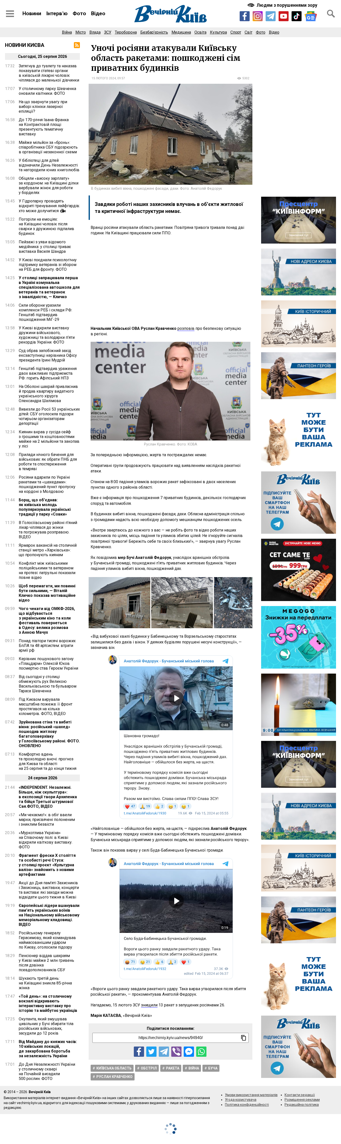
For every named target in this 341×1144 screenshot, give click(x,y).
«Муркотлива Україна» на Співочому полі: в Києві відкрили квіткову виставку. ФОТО (45, 839)
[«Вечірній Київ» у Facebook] (245, 16)
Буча (212, 1068)
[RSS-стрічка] (77, 45)
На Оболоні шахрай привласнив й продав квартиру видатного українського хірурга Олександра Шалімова (48, 393)
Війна (67, 32)
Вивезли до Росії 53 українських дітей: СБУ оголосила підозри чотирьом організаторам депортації (49, 416)
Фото (79, 13)
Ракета (172, 1068)
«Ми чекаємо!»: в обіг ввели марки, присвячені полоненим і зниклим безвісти (47, 819)
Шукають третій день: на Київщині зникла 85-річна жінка (45, 983)
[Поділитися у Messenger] (189, 1052)
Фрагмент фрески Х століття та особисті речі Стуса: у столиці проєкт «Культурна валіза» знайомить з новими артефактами (47, 865)
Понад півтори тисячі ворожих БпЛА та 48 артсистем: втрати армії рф (47, 645)
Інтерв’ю (57, 13)
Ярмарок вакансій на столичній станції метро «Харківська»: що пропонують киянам (48, 550)
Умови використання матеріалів (251, 1095)
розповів (185, 328)
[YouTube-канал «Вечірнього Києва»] (284, 16)
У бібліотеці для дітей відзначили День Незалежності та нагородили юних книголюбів (49, 165)
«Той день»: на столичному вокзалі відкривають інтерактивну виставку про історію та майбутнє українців (48, 1003)
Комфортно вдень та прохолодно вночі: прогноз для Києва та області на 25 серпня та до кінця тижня (47, 761)
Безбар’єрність (154, 32)
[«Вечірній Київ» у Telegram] (271, 16)
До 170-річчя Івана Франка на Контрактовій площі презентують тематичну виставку (44, 126)
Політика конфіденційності (247, 1105)
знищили (149, 1005)
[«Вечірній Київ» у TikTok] (297, 16)
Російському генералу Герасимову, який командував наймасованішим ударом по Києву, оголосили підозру (47, 940)
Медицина (181, 32)
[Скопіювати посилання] (244, 1038)
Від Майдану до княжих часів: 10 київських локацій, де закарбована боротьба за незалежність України (48, 1048)
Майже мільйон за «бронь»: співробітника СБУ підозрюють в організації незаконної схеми (48, 147)
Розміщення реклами (302, 1100)
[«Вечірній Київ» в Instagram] (258, 16)
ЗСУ (107, 32)
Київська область (114, 1068)
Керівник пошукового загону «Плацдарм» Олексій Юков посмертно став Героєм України (48, 663)
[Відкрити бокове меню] (10, 14)
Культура (218, 32)
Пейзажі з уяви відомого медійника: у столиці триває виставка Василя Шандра (45, 247)
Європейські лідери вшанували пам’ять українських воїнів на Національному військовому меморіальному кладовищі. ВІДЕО (49, 915)
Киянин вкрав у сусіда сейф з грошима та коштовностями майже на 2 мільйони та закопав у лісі (49, 439)
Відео (98, 13)
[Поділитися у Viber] (176, 1052)
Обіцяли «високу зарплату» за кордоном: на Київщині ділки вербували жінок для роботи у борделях (48, 185)
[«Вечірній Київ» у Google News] (311, 16)
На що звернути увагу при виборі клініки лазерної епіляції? (43, 106)
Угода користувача (240, 1100)
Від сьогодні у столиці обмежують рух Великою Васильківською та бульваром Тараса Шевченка (47, 683)
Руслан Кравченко (114, 1077)
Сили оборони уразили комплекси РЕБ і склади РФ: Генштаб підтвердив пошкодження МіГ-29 (45, 312)
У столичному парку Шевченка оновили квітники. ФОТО (47, 91)
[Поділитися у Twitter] (151, 1052)
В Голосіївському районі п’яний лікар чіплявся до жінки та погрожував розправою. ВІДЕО (48, 529)
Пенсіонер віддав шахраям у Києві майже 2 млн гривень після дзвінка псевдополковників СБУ (46, 962)
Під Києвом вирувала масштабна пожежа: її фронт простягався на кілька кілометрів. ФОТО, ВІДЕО (45, 706)
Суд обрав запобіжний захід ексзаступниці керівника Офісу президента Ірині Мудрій (48, 355)
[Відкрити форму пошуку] (331, 14)
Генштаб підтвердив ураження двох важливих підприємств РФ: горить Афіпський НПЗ (48, 373)
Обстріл (149, 1068)
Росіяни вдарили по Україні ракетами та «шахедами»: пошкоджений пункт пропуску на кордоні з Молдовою (47, 484)
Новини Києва (24, 45)
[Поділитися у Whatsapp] (201, 1052)
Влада (95, 32)
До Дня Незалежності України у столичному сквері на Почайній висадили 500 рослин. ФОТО (47, 1071)
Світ (248, 32)
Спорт (235, 32)
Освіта (200, 32)
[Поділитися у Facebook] (139, 1052)
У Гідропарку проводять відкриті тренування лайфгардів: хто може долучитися (49, 206)
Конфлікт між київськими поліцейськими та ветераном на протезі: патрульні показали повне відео (47, 570)
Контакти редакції (300, 1095)
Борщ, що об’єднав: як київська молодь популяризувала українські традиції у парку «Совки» (45, 507)
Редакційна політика (302, 1105)
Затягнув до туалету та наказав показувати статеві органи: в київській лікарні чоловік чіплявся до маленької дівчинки (49, 73)
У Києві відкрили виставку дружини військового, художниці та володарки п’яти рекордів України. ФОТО (47, 335)
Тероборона (126, 32)
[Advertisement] (170, 281)
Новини (31, 13)
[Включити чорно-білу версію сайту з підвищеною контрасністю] (283, 5)
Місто (80, 32)
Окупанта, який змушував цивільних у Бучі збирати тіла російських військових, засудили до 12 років (46, 1026)
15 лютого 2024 (104, 78)
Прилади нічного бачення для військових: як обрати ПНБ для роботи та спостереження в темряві (48, 461)
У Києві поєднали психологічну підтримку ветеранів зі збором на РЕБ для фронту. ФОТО (48, 265)
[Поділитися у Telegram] (164, 1052)
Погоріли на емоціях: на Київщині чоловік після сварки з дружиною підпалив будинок (46, 226)
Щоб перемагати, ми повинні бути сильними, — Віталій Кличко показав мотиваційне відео (47, 593)
